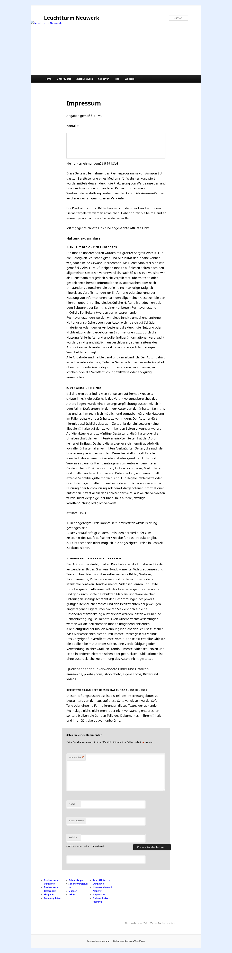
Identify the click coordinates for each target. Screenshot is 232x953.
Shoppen (49, 894)
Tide (117, 78)
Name (72, 803)
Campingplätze (52, 898)
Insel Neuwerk (84, 78)
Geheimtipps (75, 880)
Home (48, 78)
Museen (72, 891)
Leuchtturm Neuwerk (71, 17)
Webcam (130, 78)
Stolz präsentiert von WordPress (129, 941)
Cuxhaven (103, 78)
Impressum (99, 894)
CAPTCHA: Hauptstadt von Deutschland (85, 846)
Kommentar (76, 757)
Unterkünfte (64, 78)
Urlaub (72, 894)
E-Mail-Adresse (76, 820)
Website (73, 837)
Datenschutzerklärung (98, 941)
